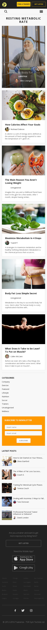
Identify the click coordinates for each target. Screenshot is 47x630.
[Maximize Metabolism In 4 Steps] (23, 219)
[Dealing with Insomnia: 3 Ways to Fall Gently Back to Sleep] (7, 502)
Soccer (4, 400)
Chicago (15, 578)
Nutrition (5, 396)
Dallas (14, 582)
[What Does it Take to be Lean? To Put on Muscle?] (23, 329)
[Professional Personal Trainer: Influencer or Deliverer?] (7, 515)
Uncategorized (8, 407)
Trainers (5, 404)
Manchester (27, 586)
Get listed (38, 4)
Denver (15, 586)
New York (26, 594)
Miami (26, 590)
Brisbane (4, 594)
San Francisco (38, 578)
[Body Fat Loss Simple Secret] (23, 274)
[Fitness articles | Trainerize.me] (3, 4)
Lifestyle (5, 393)
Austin (4, 586)
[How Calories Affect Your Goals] (23, 105)
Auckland (5, 582)
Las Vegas (16, 598)
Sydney (36, 586)
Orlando (26, 598)
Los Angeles (27, 582)
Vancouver (37, 594)
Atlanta (4, 578)
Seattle (36, 582)
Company (6, 382)
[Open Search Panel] (6, 11)
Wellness (5, 411)
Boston (4, 590)
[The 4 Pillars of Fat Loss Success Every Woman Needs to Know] (7, 474)
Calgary (4, 598)
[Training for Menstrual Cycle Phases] (7, 488)
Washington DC (39, 598)
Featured (5, 389)
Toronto (36, 590)
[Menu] (41, 11)
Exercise (5, 385)
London (26, 578)
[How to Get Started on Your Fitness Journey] (7, 461)
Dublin (15, 590)
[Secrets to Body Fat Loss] (23, 57)
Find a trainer (24, 4)
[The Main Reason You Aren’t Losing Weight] (23, 160)
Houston (15, 594)
